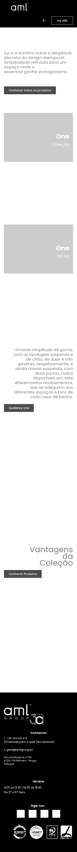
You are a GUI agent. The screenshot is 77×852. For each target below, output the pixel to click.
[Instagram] (33, 814)
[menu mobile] (6, 7)
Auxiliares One (19, 408)
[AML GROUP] (38, 714)
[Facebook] (21, 814)
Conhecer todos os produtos (30, 90)
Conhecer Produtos (23, 574)
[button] (39, 20)
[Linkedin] (44, 814)
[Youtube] (56, 814)
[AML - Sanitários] (20, 6)
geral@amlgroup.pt (19, 750)
